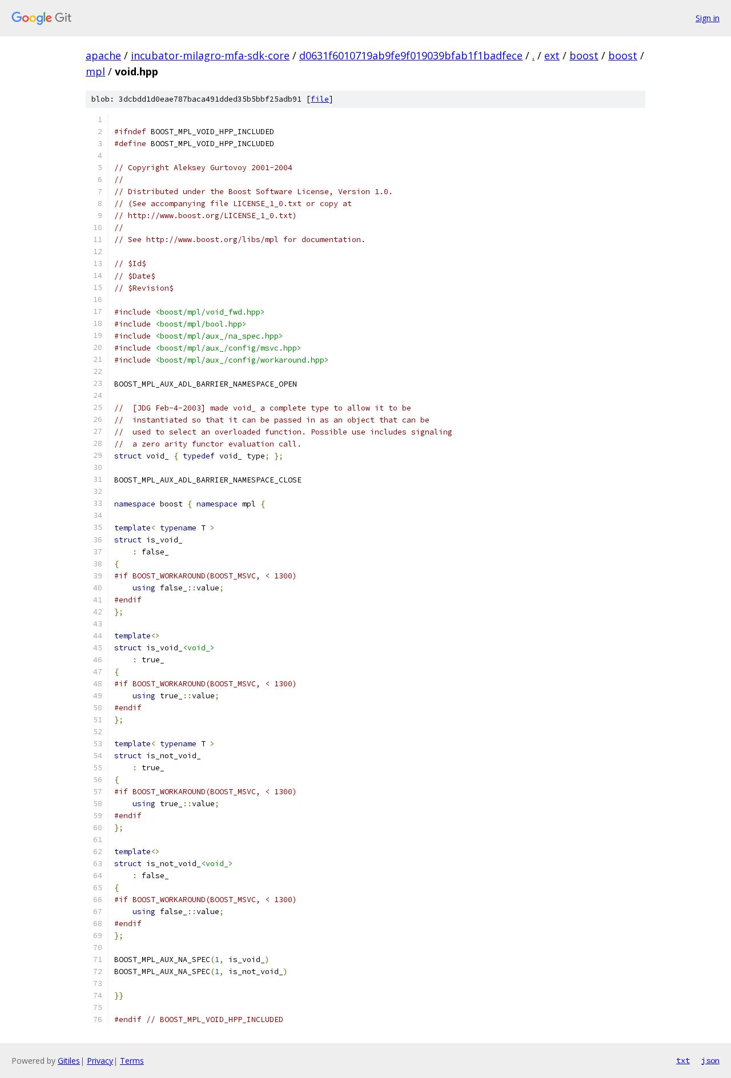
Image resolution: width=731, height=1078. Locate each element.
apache (103, 55)
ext (552, 55)
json (710, 1060)
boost (584, 55)
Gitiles (69, 1060)
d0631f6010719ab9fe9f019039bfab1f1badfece (411, 55)
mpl (95, 71)
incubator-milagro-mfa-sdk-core (210, 55)
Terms (132, 1060)
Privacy (100, 1060)
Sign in (708, 18)
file (320, 99)
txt (683, 1060)
